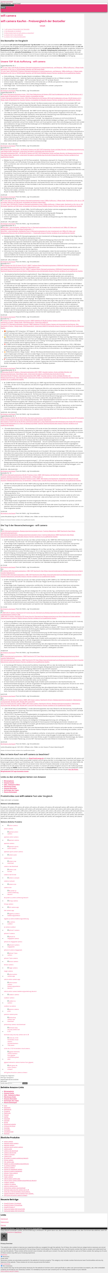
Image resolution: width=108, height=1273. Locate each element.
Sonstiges (7, 1130)
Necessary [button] (4, 1255)
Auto (5, 1106)
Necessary (6, 1256)
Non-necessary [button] (5, 1264)
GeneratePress (37, 1228)
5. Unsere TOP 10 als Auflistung (13, 35)
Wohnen (6, 1133)
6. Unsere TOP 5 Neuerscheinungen (15, 37)
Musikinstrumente (10, 1124)
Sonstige (7, 1128)
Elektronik (7, 1113)
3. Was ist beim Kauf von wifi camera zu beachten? (19, 33)
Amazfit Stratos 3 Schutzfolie (13, 1205)
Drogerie (7, 1111)
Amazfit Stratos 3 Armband (12, 1203)
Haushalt (7, 1119)
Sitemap (3, 1225)
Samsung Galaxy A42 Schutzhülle (14, 1209)
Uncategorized (8, 1132)
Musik (6, 1122)
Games (6, 1117)
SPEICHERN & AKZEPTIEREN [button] (10, 1271)
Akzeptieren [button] (10, 1232)
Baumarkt (7, 1107)
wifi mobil (4, 1081)
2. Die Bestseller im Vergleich (12, 31)
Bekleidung (7, 1109)
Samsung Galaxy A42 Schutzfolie (14, 1211)
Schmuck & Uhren (9, 1126)
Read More (18, 1232)
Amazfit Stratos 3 (9, 1207)
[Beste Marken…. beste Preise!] (11, 3)
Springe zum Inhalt (7, 2)
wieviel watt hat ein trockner (10, 1079)
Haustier (7, 1120)
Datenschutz (5, 1222)
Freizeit (6, 1115)
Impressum (4, 1219)
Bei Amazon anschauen (8, 91)
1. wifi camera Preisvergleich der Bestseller (17, 29)
